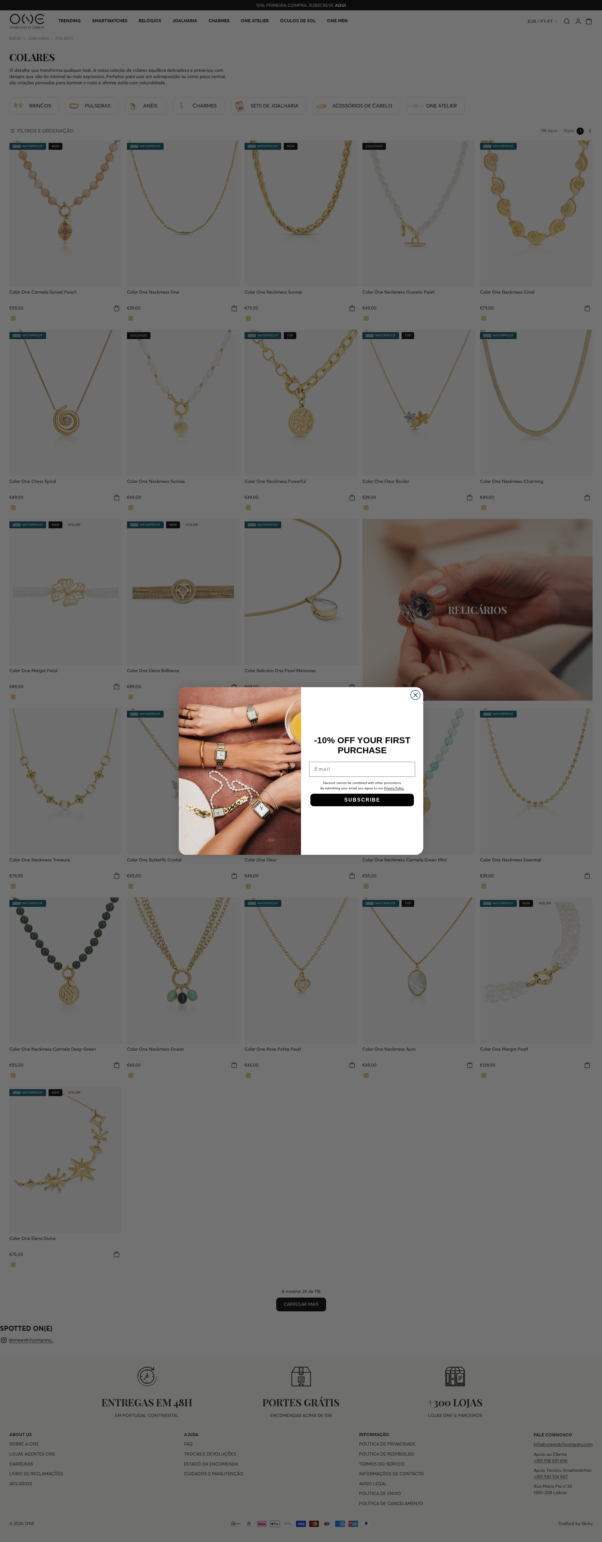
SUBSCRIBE (362, 799)
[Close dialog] (415, 695)
